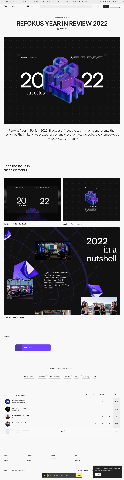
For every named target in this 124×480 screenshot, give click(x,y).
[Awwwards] (5, 6)
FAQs (76, 455)
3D (95, 376)
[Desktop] (32, 199)
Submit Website (114, 6)
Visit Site (79, 475)
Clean (76, 376)
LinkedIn (92, 470)
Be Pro (106, 6)
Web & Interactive (55, 376)
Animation (67, 376)
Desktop (7, 224)
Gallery (21, 317)
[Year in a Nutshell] (62, 271)
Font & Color (56, 475)
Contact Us (77, 460)
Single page (86, 376)
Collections (6, 458)
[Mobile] (91, 199)
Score (73, 475)
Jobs (32, 6)
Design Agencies (29, 376)
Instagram (86, 470)
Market (35, 6)
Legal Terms (14, 470)
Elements (67, 475)
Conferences (54, 458)
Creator (49, 475)
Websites (6, 455)
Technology (42, 376)
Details (62, 475)
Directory (19, 6)
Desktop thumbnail (19, 224)
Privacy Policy (22, 470)
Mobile (65, 224)
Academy (26, 6)
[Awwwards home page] (44, 475)
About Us (77, 458)
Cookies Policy (7, 470)
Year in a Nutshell (10, 317)
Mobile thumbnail (77, 224)
